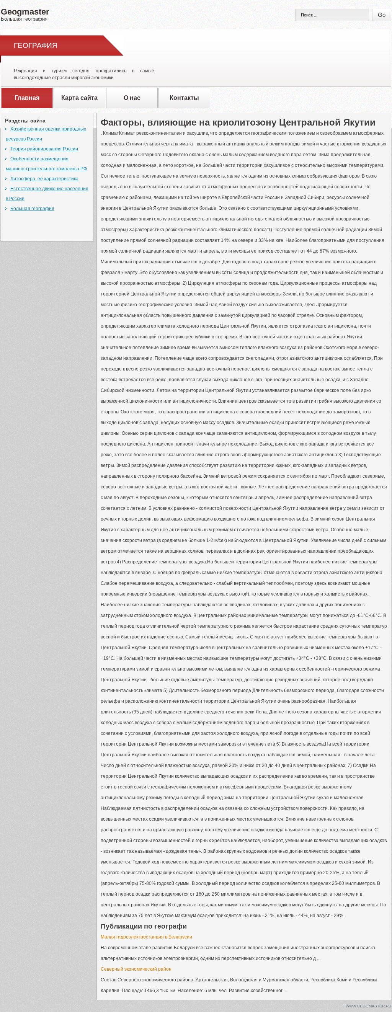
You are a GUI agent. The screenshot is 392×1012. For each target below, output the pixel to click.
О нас (132, 98)
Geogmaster (25, 14)
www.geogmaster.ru (368, 1006)
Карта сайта (79, 98)
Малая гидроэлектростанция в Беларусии (146, 937)
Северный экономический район (136, 969)
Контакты (184, 98)
